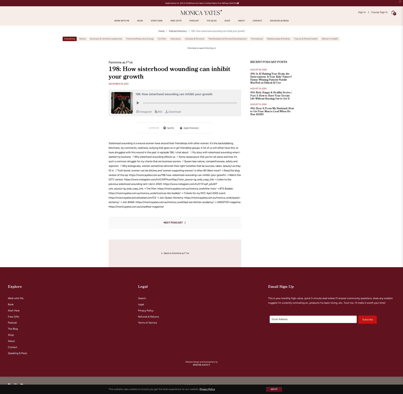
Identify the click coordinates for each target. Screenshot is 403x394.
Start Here (14, 310)
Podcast (12, 322)
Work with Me (15, 298)
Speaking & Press (17, 353)
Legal (141, 304)
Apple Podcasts (191, 128)
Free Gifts (13, 316)
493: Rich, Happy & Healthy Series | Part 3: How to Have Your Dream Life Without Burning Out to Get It (271, 95)
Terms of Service (147, 322)
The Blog (13, 328)
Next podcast (173, 222)
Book (11, 304)
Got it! (274, 389)
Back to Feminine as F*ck (176, 253)
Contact (12, 347)
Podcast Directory (178, 31)
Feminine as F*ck (121, 62)
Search (142, 298)
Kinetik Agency (201, 365)
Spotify (170, 128)
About (11, 341)
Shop (11, 334)
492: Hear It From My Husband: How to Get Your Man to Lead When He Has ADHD (272, 111)
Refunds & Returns (148, 316)
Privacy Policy (145, 310)
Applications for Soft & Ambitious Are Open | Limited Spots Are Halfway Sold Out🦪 (202, 3)
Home (161, 31)
